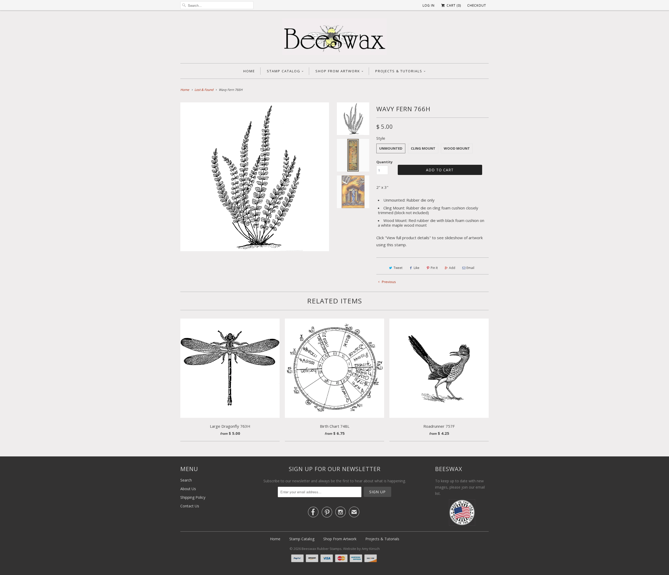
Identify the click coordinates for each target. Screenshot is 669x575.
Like (416, 268)
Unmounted (390, 148)
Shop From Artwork (337, 71)
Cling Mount (423, 148)
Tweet (398, 268)
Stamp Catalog (283, 71)
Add (452, 268)
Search (186, 480)
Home (249, 71)
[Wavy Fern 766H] (254, 176)
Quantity (384, 162)
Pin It (434, 268)
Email (470, 268)
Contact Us (189, 505)
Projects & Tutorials (398, 71)
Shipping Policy (192, 497)
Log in (429, 5)
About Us (188, 488)
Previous (388, 281)
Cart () (453, 5)
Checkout (476, 5)
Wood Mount (457, 148)
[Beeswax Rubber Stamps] (334, 38)
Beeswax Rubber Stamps (322, 548)
